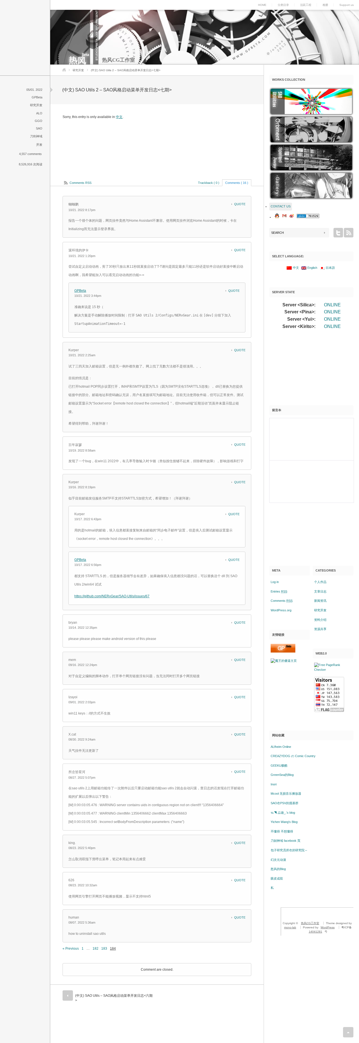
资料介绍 (320, 619)
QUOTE (239, 204)
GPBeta (37, 97)
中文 (119, 117)
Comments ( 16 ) (236, 182)
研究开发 (78, 70)
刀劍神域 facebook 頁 (285, 840)
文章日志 (320, 591)
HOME (262, 4)
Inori (274, 784)
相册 (325, 4)
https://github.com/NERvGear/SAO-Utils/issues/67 (111, 596)
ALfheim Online (281, 746)
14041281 (315, 931)
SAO (39, 128)
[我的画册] (311, 186)
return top (348, 1032)
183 (104, 949)
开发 (39, 144)
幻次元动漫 (278, 859)
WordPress (328, 927)
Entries (279, 591)
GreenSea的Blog (282, 774)
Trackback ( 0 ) (208, 182)
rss (348, 232)
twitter (338, 232)
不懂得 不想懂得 (282, 831)
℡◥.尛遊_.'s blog (283, 812)
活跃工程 (305, 4)
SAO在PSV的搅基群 (284, 803)
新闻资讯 (320, 600)
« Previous (71, 949)
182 (95, 949)
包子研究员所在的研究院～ (289, 850)
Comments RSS (80, 182)
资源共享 (320, 629)
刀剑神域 (36, 136)
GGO (38, 120)
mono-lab (290, 927)
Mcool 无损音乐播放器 (286, 793)
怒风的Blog (278, 869)
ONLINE (332, 304)
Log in (275, 582)
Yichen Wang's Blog (284, 822)
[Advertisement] (311, 370)
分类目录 (283, 4)
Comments (282, 600)
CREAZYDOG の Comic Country (293, 756)
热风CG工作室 (118, 60)
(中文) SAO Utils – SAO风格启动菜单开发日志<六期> (114, 998)
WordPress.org (281, 610)
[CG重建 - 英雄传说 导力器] (311, 129)
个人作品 (320, 582)
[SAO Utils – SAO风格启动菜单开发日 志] (311, 101)
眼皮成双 (277, 878)
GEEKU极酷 (279, 765)
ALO (39, 113)
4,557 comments (30, 154)
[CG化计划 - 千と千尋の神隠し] (311, 158)
